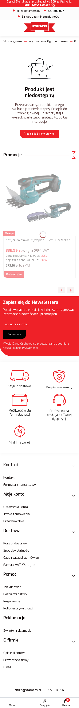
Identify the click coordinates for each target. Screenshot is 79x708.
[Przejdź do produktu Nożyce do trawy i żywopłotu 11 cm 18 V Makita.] (39, 199)
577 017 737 (56, 690)
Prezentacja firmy (15, 660)
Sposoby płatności (16, 550)
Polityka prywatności (18, 608)
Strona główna (13, 41)
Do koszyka (14, 274)
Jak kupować (12, 587)
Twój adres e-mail (15, 324)
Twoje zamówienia (16, 514)
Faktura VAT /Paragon (19, 565)
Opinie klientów (14, 653)
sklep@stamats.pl (28, 11)
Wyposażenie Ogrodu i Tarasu (48, 41)
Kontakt (9, 477)
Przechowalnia (13, 521)
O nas (7, 667)
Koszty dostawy (15, 543)
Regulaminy (11, 601)
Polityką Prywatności (25, 348)
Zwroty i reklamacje (17, 631)
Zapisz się (14, 334)
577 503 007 (56, 11)
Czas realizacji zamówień (21, 558)
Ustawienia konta (15, 507)
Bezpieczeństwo (15, 594)
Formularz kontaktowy (19, 485)
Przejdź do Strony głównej (39, 133)
